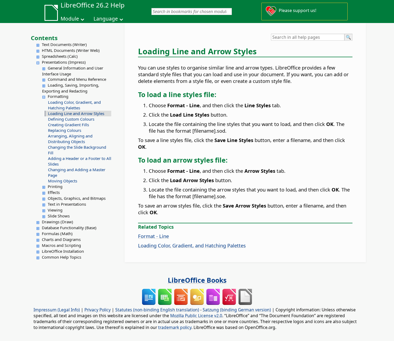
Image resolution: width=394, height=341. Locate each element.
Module (70, 18)
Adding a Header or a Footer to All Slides (79, 161)
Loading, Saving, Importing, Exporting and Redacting (70, 88)
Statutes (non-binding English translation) (157, 310)
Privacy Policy (97, 310)
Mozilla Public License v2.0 (196, 316)
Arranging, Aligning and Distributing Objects (70, 138)
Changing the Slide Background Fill (77, 149)
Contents (44, 38)
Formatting (58, 96)
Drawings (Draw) (57, 221)
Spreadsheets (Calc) (60, 56)
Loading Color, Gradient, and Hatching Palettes (74, 104)
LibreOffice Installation (63, 251)
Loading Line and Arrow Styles (76, 113)
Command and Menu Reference (77, 79)
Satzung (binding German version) (237, 310)
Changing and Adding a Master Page (76, 172)
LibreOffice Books (197, 280)
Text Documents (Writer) (64, 44)
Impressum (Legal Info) (57, 310)
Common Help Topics (61, 257)
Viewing (55, 210)
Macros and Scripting (61, 245)
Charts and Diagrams (61, 239)
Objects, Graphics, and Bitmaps (77, 198)
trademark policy (174, 327)
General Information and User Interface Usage (72, 70)
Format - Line (153, 236)
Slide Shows (59, 216)
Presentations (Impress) (64, 62)
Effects (54, 192)
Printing (55, 186)
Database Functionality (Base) (69, 227)
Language (106, 18)
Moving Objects (62, 180)
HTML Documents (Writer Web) (71, 50)
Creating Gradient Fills (68, 124)
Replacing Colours (64, 130)
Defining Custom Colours (71, 119)
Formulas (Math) (57, 233)
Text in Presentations (67, 204)
